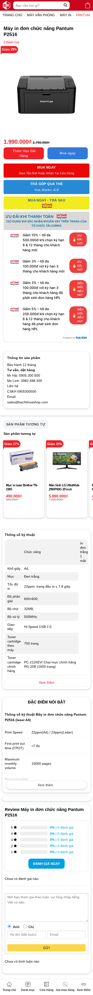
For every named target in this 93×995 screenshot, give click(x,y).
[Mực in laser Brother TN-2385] (24, 460)
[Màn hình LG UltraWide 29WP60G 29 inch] (66, 460)
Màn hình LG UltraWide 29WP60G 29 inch (64, 487)
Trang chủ (9, 990)
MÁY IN (65, 15)
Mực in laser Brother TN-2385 (22, 487)
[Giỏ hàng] (88, 5)
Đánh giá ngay (46, 864)
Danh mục (28, 990)
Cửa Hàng (46, 990)
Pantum (83, 15)
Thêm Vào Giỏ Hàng (24, 153)
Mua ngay (67, 153)
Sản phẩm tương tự (25, 424)
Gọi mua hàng (65, 990)
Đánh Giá (11, 42)
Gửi (46, 948)
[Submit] (65, 5)
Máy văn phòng (41, 15)
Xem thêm (84, 990)
